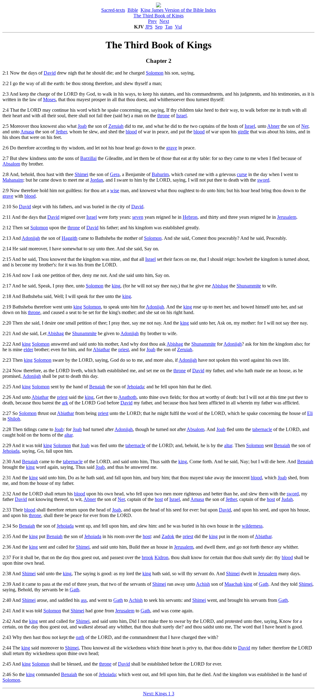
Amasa (27, 131)
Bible (133, 10)
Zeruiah (116, 126)
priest (123, 349)
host (159, 499)
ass (84, 600)
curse (242, 174)
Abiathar (101, 349)
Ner (304, 126)
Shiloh (13, 418)
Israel (181, 115)
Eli (310, 413)
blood (131, 131)
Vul (178, 26)
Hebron (190, 217)
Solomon (154, 73)
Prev (152, 21)
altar (68, 435)
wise (114, 190)
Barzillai (88, 158)
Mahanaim (12, 180)
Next (164, 21)
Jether (61, 131)
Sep (159, 26)
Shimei (81, 174)
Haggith (69, 238)
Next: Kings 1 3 (158, 693)
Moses (49, 99)
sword (263, 180)
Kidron (161, 557)
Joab (82, 126)
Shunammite (249, 285)
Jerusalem (286, 217)
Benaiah (97, 386)
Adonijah (31, 238)
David (50, 73)
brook (147, 557)
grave (171, 147)
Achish (203, 584)
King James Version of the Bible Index (178, 10)
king (116, 285)
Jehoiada (135, 386)
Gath (263, 584)
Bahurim (160, 174)
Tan (168, 26)
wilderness (252, 526)
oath (80, 637)
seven (137, 217)
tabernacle (262, 429)
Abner (273, 126)
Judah (287, 499)
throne (163, 115)
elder (28, 349)
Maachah (233, 584)
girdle (243, 131)
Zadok (168, 536)
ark (65, 402)
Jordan (96, 180)
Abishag (220, 285)
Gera (114, 174)
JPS (149, 26)
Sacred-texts (113, 10)
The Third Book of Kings (158, 15)
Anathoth (127, 397)
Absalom (11, 163)
